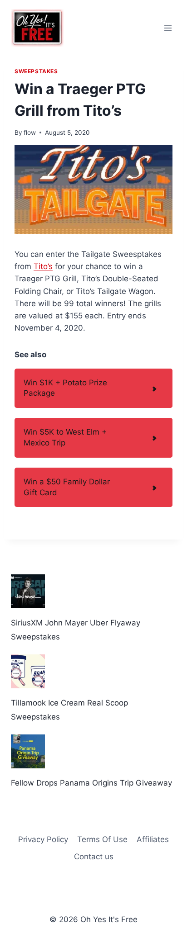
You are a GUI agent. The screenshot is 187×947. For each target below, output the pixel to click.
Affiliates (153, 839)
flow (30, 132)
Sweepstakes (36, 71)
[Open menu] (167, 28)
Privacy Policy (43, 839)
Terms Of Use (102, 839)
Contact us (93, 856)
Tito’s (43, 266)
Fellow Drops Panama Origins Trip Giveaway (91, 782)
